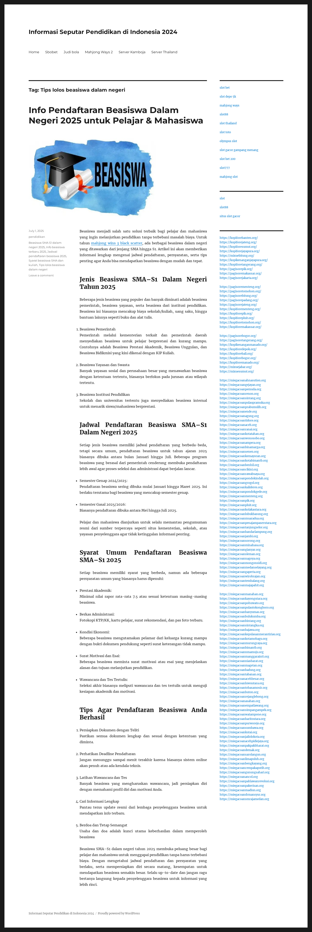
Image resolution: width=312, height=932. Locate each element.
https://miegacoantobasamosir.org (243, 688)
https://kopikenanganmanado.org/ (243, 345)
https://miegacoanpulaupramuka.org (245, 402)
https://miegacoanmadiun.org (240, 790)
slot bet (225, 88)
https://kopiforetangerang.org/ (241, 264)
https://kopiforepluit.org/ (237, 318)
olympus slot (228, 141)
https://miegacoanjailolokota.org (242, 737)
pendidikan (37, 236)
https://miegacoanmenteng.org (241, 496)
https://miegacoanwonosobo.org (242, 438)
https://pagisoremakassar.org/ (241, 273)
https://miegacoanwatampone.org (243, 714)
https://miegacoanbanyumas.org (242, 612)
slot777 (225, 168)
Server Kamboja (132, 52)
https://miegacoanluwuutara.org (242, 683)
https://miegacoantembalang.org (242, 581)
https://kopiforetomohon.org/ (240, 322)
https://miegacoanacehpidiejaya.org (244, 741)
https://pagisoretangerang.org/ (241, 340)
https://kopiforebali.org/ (236, 353)
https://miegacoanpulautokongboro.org (247, 607)
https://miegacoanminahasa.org (242, 545)
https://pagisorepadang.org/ (239, 300)
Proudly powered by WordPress (119, 913)
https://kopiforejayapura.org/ (240, 251)
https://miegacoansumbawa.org (241, 728)
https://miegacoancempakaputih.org (245, 768)
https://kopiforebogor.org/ (238, 358)
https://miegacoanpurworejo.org (242, 723)
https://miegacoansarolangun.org (243, 754)
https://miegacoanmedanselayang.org (246, 567)
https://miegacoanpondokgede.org (243, 492)
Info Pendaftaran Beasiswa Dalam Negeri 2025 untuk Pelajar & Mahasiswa (116, 115)
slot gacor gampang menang (239, 150)
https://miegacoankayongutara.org (243, 598)
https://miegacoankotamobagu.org (243, 639)
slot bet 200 (227, 159)
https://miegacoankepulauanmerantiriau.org (250, 634)
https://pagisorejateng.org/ (238, 304)
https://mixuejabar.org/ (236, 367)
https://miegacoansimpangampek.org (245, 710)
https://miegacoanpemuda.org (240, 389)
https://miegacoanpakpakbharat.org (244, 745)
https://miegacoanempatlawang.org (244, 705)
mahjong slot (229, 177)
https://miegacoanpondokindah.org (244, 478)
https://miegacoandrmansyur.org (243, 794)
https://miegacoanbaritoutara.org (243, 719)
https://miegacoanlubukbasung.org (244, 514)
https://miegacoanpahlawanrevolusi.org (247, 781)
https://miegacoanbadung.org (240, 670)
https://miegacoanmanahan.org (241, 594)
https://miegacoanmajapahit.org (242, 585)
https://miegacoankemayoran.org (243, 456)
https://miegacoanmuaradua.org (242, 518)
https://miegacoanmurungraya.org (243, 643)
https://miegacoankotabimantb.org (244, 460)
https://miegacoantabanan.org (240, 674)
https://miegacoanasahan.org (240, 701)
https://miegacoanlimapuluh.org (242, 759)
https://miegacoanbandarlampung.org (246, 532)
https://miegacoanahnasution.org (243, 380)
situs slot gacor (230, 216)
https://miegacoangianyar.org (240, 549)
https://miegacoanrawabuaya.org (242, 474)
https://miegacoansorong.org (240, 541)
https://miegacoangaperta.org (240, 572)
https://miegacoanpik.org (237, 500)
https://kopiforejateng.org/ (238, 242)
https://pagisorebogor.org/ (238, 336)
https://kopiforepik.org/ (236, 313)
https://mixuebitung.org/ (237, 255)
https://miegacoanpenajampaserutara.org (248, 523)
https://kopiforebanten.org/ (239, 238)
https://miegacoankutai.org (238, 732)
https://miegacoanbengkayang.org (243, 763)
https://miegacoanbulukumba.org (243, 616)
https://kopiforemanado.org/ (239, 362)
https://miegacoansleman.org (240, 554)
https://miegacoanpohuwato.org (242, 603)
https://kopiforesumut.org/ (238, 247)
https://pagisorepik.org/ (236, 269)
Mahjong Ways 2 (99, 52)
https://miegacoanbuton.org (239, 692)
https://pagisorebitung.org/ (238, 296)
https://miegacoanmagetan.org (241, 665)
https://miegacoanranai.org (238, 429)
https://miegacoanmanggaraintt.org (244, 656)
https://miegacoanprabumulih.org (243, 407)
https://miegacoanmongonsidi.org (243, 563)
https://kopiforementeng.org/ (240, 309)
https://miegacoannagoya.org (240, 558)
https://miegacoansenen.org (239, 451)
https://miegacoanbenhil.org (239, 465)
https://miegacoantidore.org (239, 420)
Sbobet (51, 52)
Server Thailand (164, 52)
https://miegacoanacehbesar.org (242, 679)
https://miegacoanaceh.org (238, 425)
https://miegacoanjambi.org (239, 536)
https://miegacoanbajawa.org (240, 630)
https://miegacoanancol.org (239, 777)
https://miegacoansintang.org (240, 398)
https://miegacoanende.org (238, 411)
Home (34, 52)
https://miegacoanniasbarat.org (241, 661)
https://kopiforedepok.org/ (238, 349)
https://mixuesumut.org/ (237, 371)
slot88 (224, 114)
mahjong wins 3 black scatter (116, 243)
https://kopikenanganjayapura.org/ (244, 260)
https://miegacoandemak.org (240, 750)
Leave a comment (41, 275)
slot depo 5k (228, 96)
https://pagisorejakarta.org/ (239, 278)
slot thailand (228, 123)
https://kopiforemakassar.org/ (240, 327)
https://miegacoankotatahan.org (242, 434)
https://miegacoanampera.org (240, 443)
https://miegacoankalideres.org (241, 487)
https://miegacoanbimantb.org (241, 647)
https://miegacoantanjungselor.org (244, 527)
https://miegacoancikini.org (239, 469)
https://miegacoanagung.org (239, 416)
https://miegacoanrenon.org (239, 394)
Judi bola (71, 52)
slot (222, 198)
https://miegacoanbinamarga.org (242, 447)
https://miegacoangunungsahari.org (245, 772)
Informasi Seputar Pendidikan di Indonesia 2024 (103, 31)
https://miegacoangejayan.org (240, 385)
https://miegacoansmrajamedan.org (244, 799)
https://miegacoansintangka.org (242, 625)
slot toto (225, 132)
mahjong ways (229, 105)
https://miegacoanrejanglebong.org (244, 696)
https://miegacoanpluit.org (238, 505)
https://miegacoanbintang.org (240, 621)
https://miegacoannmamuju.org (242, 652)
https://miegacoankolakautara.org (243, 509)
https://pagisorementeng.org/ (240, 287)
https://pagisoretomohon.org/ (240, 291)
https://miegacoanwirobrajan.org (242, 576)
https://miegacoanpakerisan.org (242, 786)
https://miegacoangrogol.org (239, 483)
